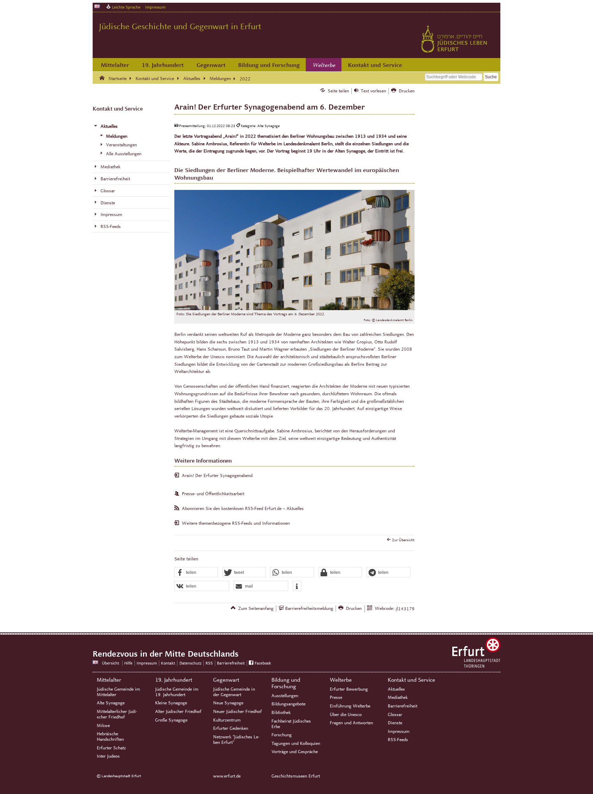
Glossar (395, 714)
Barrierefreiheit (231, 663)
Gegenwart (211, 65)
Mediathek (398, 697)
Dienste (395, 723)
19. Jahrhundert (163, 65)
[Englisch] (97, 6)
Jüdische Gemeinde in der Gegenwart (234, 692)
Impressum (155, 7)
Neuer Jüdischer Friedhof (237, 711)
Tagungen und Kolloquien (295, 743)
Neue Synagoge (228, 703)
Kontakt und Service (375, 65)
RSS (209, 663)
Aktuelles (396, 689)
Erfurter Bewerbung (349, 689)
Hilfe (128, 663)
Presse (336, 697)
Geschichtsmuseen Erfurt (295, 776)
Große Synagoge (171, 720)
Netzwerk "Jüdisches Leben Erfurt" (236, 739)
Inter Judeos (108, 756)
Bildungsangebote (288, 704)
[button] (196, 572)
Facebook (263, 663)
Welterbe (324, 65)
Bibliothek (281, 712)
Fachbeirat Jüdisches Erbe (291, 723)
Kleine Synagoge (171, 703)
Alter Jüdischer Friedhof (178, 711)
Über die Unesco (346, 714)
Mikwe (103, 725)
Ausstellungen (284, 696)
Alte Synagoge (111, 703)
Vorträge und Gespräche (294, 752)
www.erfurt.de (227, 776)
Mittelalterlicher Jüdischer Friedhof (117, 714)
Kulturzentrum (227, 720)
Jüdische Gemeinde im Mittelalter (118, 692)
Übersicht (110, 663)
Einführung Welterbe (350, 706)
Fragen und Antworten (351, 723)
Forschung (281, 735)
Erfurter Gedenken (230, 728)
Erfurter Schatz (111, 748)
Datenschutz (190, 663)
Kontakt (168, 663)
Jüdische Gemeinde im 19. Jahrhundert (176, 692)
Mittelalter (115, 65)
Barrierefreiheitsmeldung (309, 608)
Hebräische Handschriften (110, 736)
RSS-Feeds (398, 739)
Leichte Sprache (126, 7)
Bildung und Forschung (269, 65)
